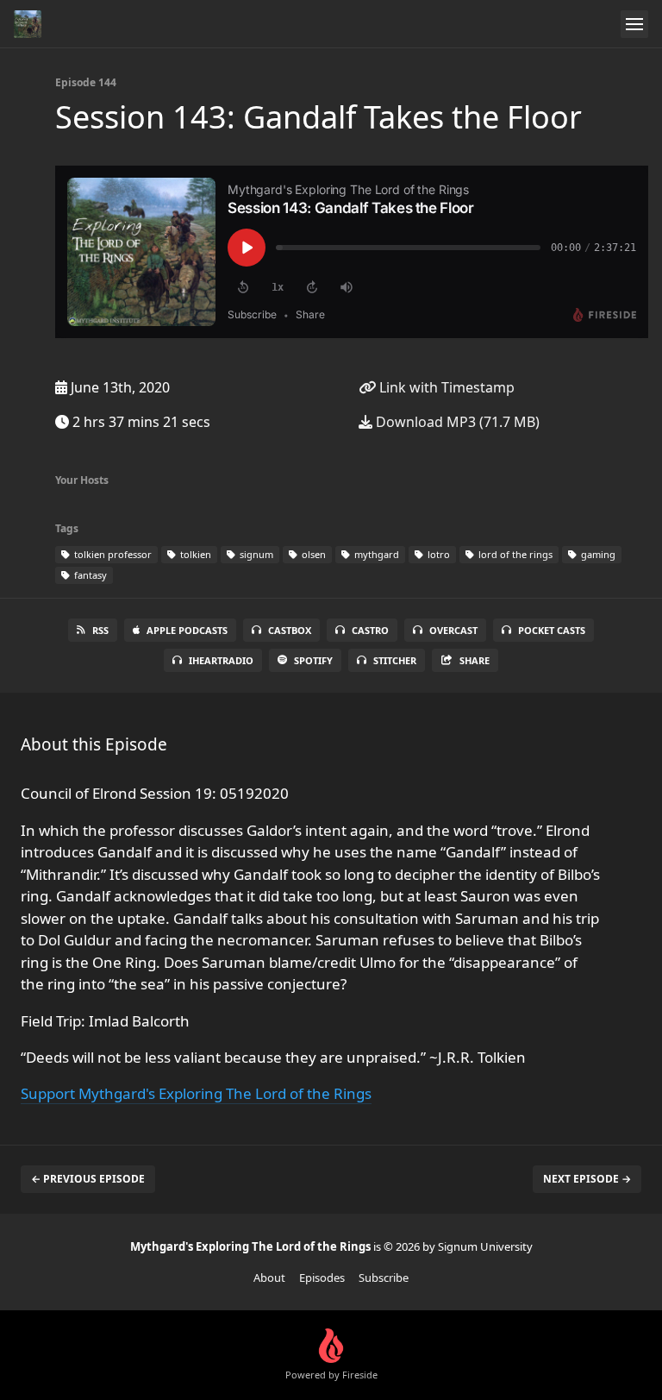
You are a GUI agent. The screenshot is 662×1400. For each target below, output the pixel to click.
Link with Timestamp (445, 387)
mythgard (375, 554)
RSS (100, 630)
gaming (596, 554)
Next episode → (587, 1178)
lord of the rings (514, 554)
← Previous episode (88, 1178)
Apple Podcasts (187, 630)
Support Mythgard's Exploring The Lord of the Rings (196, 1093)
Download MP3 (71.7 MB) (456, 421)
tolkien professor (112, 554)
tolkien (194, 554)
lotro (437, 554)
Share (474, 660)
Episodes (322, 1277)
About (269, 1277)
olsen (312, 554)
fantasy (89, 574)
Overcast (453, 630)
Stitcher (394, 660)
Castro (370, 630)
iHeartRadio (221, 660)
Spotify (313, 660)
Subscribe (384, 1277)
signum (255, 554)
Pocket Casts (551, 630)
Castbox (289, 630)
